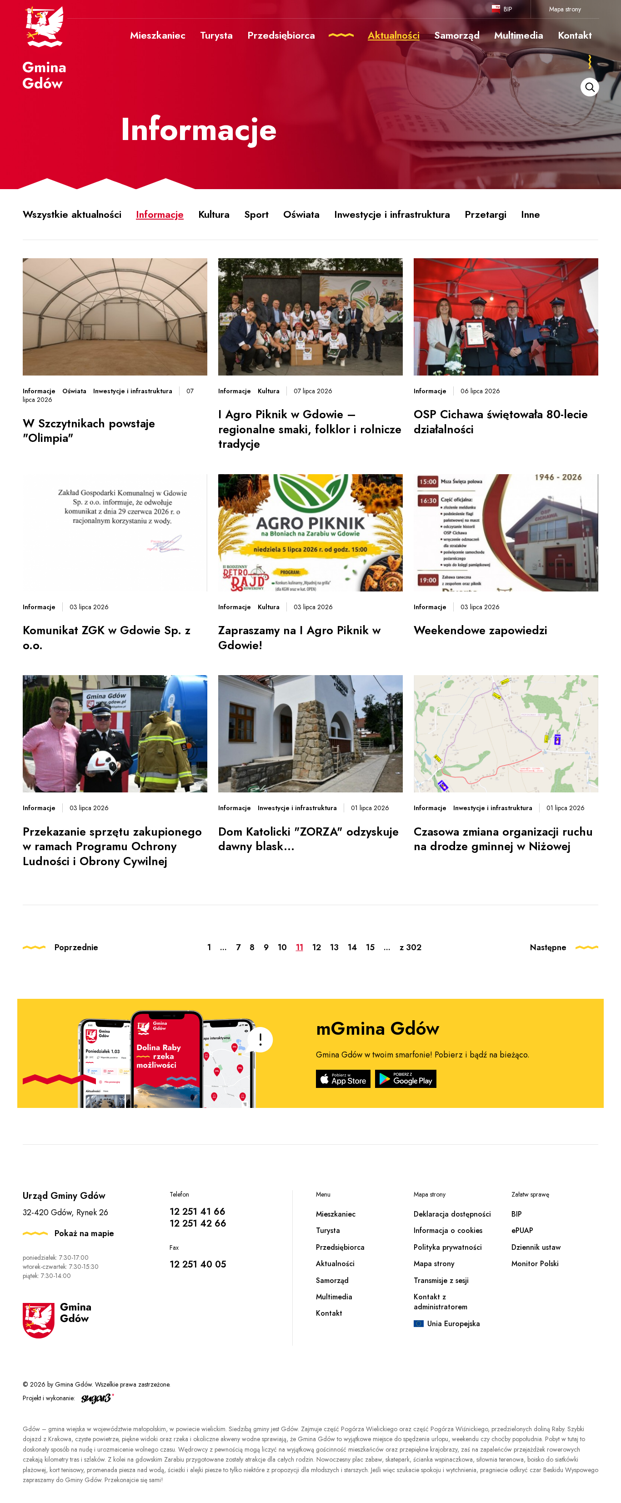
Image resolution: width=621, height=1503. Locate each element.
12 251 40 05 (198, 1264)
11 (299, 947)
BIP (508, 9)
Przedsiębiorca (340, 1247)
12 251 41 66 (197, 1211)
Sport (256, 214)
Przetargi (485, 214)
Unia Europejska (453, 1323)
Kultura (214, 214)
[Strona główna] (45, 47)
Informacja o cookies (448, 1230)
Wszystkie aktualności (72, 214)
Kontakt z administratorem (440, 1302)
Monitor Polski (535, 1263)
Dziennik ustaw (536, 1247)
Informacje (160, 214)
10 (282, 947)
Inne (530, 214)
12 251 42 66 (198, 1223)
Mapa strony (565, 9)
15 (370, 947)
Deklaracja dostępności (452, 1214)
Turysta (328, 1230)
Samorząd (332, 1280)
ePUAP (522, 1230)
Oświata (301, 214)
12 (316, 947)
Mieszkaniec (336, 1214)
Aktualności (335, 1263)
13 (334, 947)
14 (352, 947)
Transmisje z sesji (441, 1280)
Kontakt (329, 1313)
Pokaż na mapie (84, 1233)
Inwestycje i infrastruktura (392, 214)
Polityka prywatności (448, 1247)
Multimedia (334, 1297)
